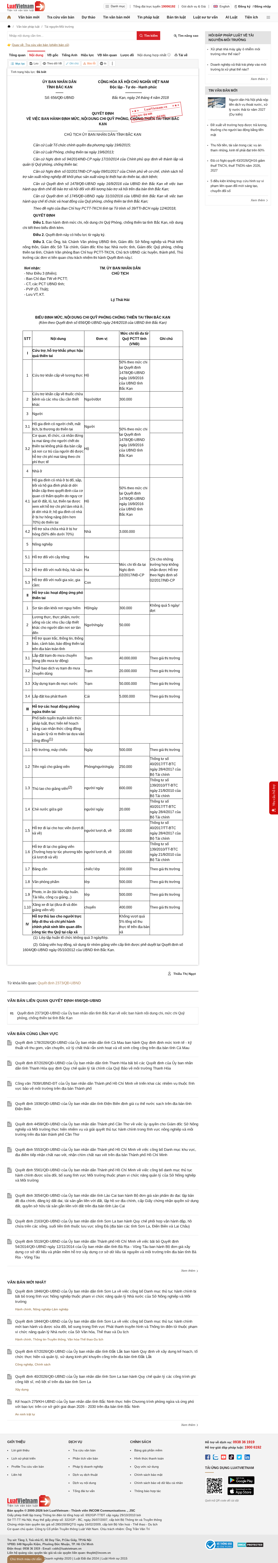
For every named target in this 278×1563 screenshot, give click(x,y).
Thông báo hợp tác (147, 1491)
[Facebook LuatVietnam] (207, 1457)
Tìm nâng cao (187, 35)
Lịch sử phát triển (23, 1458)
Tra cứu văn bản (60, 17)
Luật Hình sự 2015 (114, 1558)
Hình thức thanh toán (149, 1458)
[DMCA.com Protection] (250, 1546)
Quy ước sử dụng (146, 1466)
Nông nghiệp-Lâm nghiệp (50, 1309)
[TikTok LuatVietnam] (231, 1457)
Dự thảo (88, 17)
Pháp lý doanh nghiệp (88, 1466)
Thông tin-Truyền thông (49, 1339)
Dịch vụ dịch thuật (85, 1474)
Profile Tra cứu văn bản (27, 1466)
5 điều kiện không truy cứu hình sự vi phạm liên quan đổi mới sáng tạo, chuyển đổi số (237, 186)
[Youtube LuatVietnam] (223, 1457)
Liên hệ (16, 1474)
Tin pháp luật (148, 17)
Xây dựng (22, 1389)
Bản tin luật (176, 17)
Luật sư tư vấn (205, 17)
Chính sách (43, 1364)
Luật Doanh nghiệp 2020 (54, 1558)
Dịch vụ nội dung (84, 1483)
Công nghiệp (24, 1364)
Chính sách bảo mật (148, 1474)
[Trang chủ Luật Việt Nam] (26, 6)
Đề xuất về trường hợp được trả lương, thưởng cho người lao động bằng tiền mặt (239, 130)
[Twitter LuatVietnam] (239, 1457)
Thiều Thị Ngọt (184, 974)
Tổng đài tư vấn (84, 1491)
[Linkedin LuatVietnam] (247, 1457)
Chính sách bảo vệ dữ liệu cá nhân (158, 1483)
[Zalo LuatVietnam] (215, 1457)
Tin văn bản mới (116, 17)
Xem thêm (188, 1270)
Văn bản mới (28, 17)
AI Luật (231, 17)
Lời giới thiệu (20, 1450)
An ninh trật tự (25, 1414)
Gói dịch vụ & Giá (194, 6)
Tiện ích (251, 17)
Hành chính (23, 1309)
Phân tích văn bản (85, 1458)
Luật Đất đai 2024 (86, 1558)
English (225, 6)
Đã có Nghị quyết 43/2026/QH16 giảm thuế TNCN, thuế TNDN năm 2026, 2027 (238, 165)
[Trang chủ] (9, 17)
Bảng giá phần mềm (148, 1450)
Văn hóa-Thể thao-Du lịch (85, 1339)
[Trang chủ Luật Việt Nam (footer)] (29, 1506)
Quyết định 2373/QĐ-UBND (59, 983)
